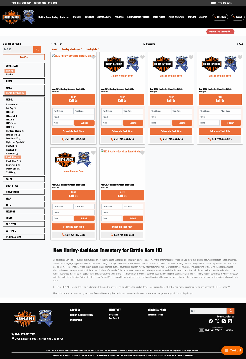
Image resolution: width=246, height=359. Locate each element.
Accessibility (72, 355)
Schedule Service (155, 314)
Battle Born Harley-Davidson (53, 17)
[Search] (37, 49)
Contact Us (57, 355)
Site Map (103, 355)
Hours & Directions (81, 315)
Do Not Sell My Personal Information (128, 355)
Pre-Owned (114, 318)
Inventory (115, 310)
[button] (77, 17)
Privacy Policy (89, 355)
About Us (75, 310)
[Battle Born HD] (19, 17)
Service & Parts (157, 310)
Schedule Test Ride (73, 131)
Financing (76, 320)
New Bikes (113, 314)
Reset (22, 57)
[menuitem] (24, 71)
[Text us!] (232, 351)
